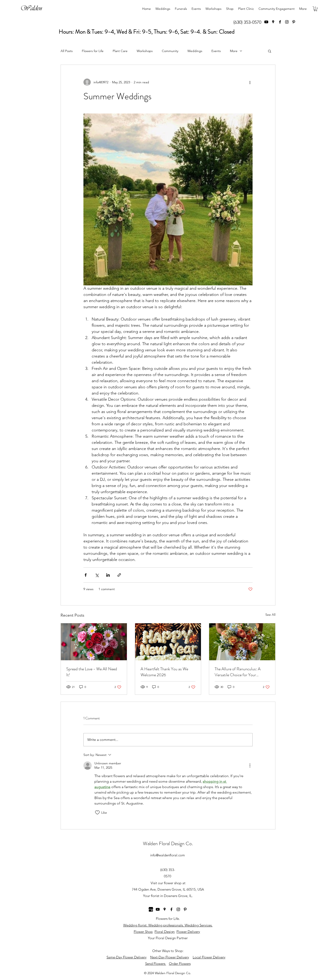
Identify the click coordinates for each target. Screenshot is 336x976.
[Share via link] (119, 575)
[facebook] (280, 22)
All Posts (67, 51)
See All (270, 615)
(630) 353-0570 (247, 22)
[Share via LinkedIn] (108, 575)
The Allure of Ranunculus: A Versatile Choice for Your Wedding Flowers (238, 672)
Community (170, 51)
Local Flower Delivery (209, 957)
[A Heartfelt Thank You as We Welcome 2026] (168, 641)
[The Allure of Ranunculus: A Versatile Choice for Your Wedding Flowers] (242, 641)
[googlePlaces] (273, 22)
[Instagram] (287, 22)
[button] (315, 8)
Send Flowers (155, 963)
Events (216, 51)
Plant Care (120, 51)
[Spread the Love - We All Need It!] (94, 641)
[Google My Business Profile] (151, 909)
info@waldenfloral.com (167, 855)
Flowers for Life (93, 51)
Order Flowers (180, 963)
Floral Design (165, 931)
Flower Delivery (188, 931)
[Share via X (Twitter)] (97, 575)
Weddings (194, 51)
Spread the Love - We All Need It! (91, 672)
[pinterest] (293, 22)
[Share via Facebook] (85, 575)
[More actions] (250, 82)
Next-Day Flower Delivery (169, 957)
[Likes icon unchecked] (97, 812)
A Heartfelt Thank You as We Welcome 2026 (164, 672)
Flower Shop (143, 931)
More (233, 51)
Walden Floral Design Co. (168, 843)
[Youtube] (266, 22)
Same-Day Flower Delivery (127, 957)
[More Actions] (250, 765)
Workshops (145, 51)
